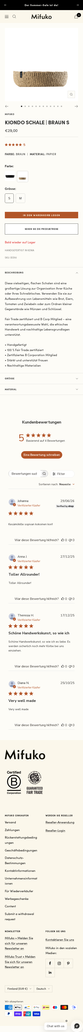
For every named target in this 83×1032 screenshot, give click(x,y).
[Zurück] (6, 106)
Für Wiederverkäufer (19, 891)
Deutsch (41, 988)
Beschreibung (14, 272)
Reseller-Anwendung (60, 822)
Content (10, 906)
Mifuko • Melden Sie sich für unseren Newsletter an (19, 943)
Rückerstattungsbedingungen (21, 840)
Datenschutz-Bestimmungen (15, 860)
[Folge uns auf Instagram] (59, 963)
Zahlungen (12, 830)
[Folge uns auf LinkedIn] (50, 972)
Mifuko (10, 114)
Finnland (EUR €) (17, 988)
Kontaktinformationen (20, 871)
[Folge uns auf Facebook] (50, 963)
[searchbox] (24, 473)
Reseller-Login (55, 830)
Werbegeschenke (16, 899)
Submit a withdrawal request (19, 916)
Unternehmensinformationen (21, 881)
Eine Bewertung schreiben (42, 455)
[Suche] (14, 16)
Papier (51, 154)
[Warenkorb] (76, 16)
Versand (10, 822)
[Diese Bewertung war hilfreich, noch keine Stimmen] (62, 540)
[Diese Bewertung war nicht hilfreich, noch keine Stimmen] (70, 540)
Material (11, 389)
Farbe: (9, 166)
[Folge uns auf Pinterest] (68, 963)
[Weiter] (76, 106)
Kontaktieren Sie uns (60, 940)
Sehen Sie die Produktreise (41, 228)
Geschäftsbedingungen (21, 850)
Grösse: (10, 188)
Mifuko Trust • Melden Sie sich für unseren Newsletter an (20, 962)
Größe (10, 378)
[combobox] (57, 484)
